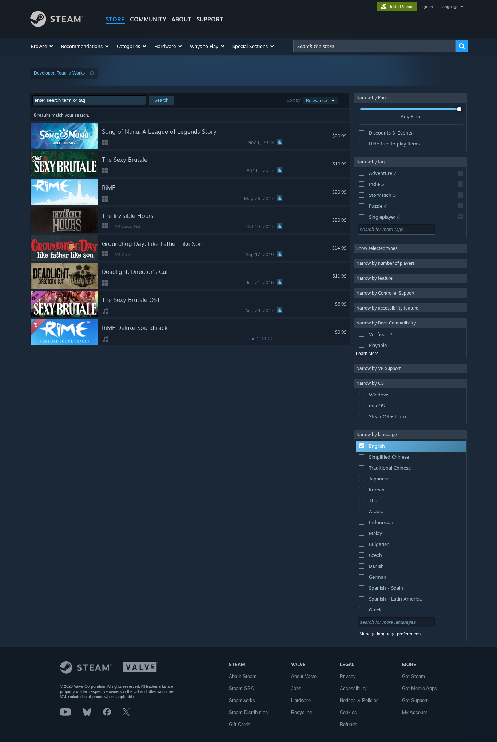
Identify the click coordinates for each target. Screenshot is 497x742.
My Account (414, 712)
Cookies (348, 712)
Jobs (296, 688)
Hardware (301, 700)
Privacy (348, 676)
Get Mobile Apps (419, 688)
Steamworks (242, 700)
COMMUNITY (148, 19)
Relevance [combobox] (316, 100)
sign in (427, 6)
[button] (42, 46)
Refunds (348, 724)
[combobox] (374, 46)
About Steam (243, 676)
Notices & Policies (359, 700)
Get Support (415, 700)
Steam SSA (241, 688)
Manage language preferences (390, 634)
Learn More (367, 353)
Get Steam (413, 676)
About (181, 19)
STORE (115, 19)
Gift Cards (239, 724)
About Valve (304, 676)
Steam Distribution (248, 712)
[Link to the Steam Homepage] (56, 25)
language (449, 6)
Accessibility (353, 688)
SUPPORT (209, 19)
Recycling (301, 712)
